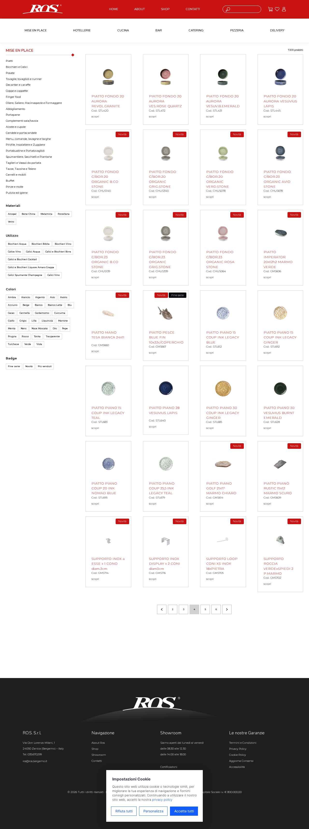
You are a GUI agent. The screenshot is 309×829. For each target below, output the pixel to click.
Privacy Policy (237, 748)
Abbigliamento (15, 109)
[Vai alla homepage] (43, 9)
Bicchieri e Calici (17, 67)
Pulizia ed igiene (17, 192)
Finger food (13, 97)
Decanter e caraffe (18, 84)
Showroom (98, 755)
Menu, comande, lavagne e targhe (28, 139)
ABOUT (139, 9)
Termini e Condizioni (242, 742)
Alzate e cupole (16, 127)
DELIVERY (277, 30)
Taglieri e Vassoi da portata (23, 162)
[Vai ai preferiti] (277, 9)
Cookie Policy (237, 755)
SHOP (165, 9)
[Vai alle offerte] (270, 9)
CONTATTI (193, 9)
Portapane (13, 114)
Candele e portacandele (21, 133)
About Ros (98, 742)
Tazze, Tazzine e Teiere (21, 169)
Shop (94, 748)
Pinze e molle (14, 186)
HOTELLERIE (82, 30)
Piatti (9, 61)
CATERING (196, 30)
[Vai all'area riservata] (283, 9)
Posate (10, 73)
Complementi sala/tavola (22, 120)
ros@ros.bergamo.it (35, 761)
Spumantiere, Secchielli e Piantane (29, 156)
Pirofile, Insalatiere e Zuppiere (25, 144)
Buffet (10, 180)
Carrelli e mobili (16, 174)
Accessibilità (237, 767)
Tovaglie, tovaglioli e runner (24, 79)
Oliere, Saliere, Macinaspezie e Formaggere (34, 103)
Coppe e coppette (17, 91)
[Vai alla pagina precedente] (162, 609)
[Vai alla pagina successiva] (227, 609)
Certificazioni (168, 767)
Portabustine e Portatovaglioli (25, 150)
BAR (158, 30)
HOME (113, 9)
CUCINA (123, 30)
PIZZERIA (237, 30)
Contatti (96, 761)
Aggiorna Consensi (241, 761)
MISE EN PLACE (36, 30)
